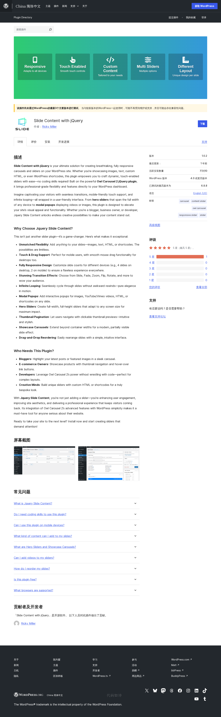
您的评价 (154, 287)
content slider (199, 201)
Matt (175, 665)
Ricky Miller (49, 126)
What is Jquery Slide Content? (33, 503)
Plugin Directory (23, 17)
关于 (16, 659)
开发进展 (63, 141)
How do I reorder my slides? (32, 568)
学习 (95, 659)
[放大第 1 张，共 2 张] (70, 451)
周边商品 (138, 675)
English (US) (200, 193)
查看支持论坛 (157, 316)
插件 (55, 670)
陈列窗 (56, 659)
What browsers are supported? (33, 590)
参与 (134, 659)
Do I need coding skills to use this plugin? (40, 514)
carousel (184, 201)
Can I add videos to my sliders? (34, 557)
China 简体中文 (55, 695)
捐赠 (136, 670)
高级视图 (154, 225)
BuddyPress (179, 675)
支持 (204, 141)
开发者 (96, 670)
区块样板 (58, 675)
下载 (202, 123)
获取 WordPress (204, 5)
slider (203, 215)
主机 (16, 670)
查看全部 (201, 287)
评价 (34, 141)
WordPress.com (181, 659)
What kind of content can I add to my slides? (43, 536)
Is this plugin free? (25, 579)
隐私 (16, 675)
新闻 (16, 665)
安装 (47, 141)
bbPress (177, 670)
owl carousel (199, 208)
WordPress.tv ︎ (102, 675)
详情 (20, 141)
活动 (134, 665)
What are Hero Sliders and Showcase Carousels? (45, 547)
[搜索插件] (50, 29)
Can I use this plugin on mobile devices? (39, 525)
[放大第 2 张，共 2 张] (135, 451)
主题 (55, 665)
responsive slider (188, 215)
